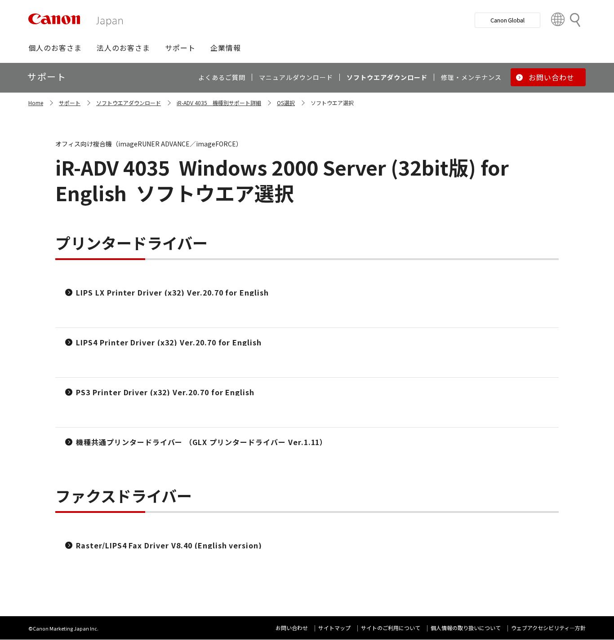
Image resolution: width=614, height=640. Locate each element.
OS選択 (286, 102)
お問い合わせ (292, 627)
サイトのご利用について (390, 627)
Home (35, 102)
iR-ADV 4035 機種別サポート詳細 (219, 102)
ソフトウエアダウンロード (128, 102)
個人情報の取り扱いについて (466, 627)
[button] (55, 47)
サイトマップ (334, 627)
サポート (69, 102)
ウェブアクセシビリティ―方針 (548, 627)
